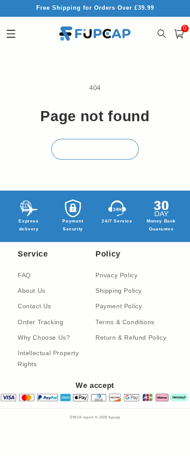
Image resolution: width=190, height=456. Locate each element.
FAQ (24, 275)
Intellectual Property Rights (48, 358)
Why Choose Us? (44, 337)
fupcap (114, 417)
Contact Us (34, 306)
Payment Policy (118, 306)
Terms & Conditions (125, 322)
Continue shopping (95, 149)
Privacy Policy (116, 275)
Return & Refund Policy (130, 337)
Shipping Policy (118, 290)
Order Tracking (40, 322)
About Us (32, 290)
